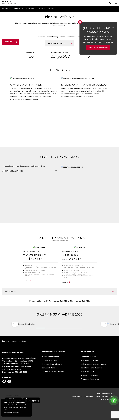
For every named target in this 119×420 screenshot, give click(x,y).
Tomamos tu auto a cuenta (53, 371)
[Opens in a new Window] (110, 2)
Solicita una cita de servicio (92, 368)
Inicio (4, 341)
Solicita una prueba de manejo (93, 364)
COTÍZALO (8, 42)
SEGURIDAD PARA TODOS (12, 171)
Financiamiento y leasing (52, 364)
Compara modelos (50, 360)
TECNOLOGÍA (18, 9)
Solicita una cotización (90, 360)
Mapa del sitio (77, 396)
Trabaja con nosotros (90, 375)
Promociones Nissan (50, 357)
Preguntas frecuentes (90, 379)
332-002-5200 (22, 363)
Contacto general (88, 357)
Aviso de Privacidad (107, 399)
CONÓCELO (6, 9)
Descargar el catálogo (57, 43)
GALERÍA (51, 9)
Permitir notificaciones (98, 47)
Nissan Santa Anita (9, 4)
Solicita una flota (88, 371)
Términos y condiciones (104, 396)
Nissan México (89, 396)
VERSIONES (41, 9)
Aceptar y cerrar (11, 413)
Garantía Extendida (50, 368)
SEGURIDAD (30, 9)
